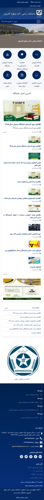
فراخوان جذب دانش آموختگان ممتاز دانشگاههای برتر (23, 250)
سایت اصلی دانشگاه (35, 2)
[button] (27, 297)
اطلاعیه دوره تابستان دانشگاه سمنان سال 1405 (23, 124)
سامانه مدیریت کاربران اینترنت (30, 418)
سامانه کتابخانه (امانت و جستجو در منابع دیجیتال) (24, 410)
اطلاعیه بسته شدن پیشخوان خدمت (29, 182)
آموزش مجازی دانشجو (22, 2)
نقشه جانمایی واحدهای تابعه (33, 486)
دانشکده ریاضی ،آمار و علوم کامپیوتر (30, 41)
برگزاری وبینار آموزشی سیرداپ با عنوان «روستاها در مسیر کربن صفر (22, 216)
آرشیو (4, 132)
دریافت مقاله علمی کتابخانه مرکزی (28, 402)
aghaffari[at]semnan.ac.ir (20, 446)
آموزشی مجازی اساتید (35, 6)
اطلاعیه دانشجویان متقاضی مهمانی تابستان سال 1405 (22, 198)
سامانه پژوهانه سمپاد (32, 395)
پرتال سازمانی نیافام (22, 498)
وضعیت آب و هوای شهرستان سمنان (31, 482)
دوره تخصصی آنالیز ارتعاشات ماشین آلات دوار (25, 234)
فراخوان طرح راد (35, 267)
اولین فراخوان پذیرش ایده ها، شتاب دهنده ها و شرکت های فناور (22, 164)
